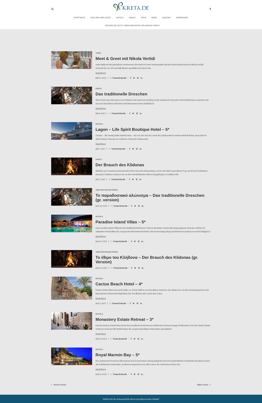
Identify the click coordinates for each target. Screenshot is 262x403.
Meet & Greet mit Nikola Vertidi (125, 58)
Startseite (79, 17)
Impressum (182, 17)
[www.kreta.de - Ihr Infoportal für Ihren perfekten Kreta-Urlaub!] (131, 6)
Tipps (143, 17)
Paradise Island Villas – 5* (121, 222)
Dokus (132, 17)
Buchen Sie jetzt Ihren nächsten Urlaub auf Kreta (132, 25)
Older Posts (202, 385)
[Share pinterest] (138, 78)
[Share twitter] (134, 78)
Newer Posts (60, 385)
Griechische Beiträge (107, 190)
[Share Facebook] (130, 78)
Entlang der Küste (100, 17)
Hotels (120, 17)
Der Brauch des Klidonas (120, 165)
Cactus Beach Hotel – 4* (119, 284)
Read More (101, 73)
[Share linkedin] (141, 78)
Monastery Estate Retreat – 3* (125, 319)
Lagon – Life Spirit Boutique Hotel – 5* (132, 129)
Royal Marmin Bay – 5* (118, 355)
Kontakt (166, 17)
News (154, 17)
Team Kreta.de (119, 78)
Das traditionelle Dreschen (121, 94)
